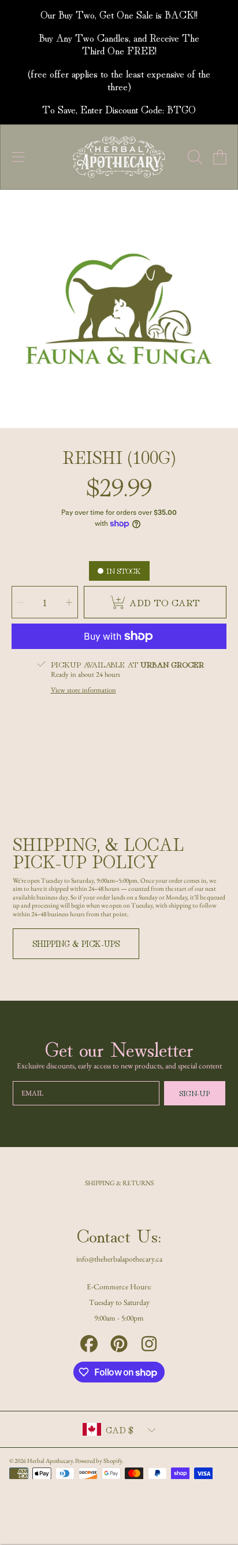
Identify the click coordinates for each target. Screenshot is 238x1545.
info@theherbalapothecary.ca (119, 1258)
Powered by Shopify (98, 1460)
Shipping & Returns (119, 1182)
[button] (18, 157)
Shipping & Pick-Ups (76, 943)
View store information (83, 690)
